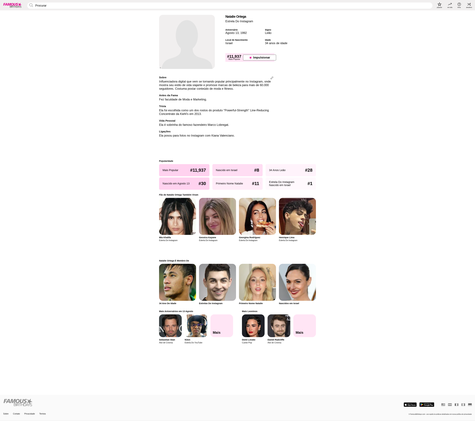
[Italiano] (463, 404)
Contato (16, 414)
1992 (243, 33)
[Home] (119, 402)
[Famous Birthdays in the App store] (410, 404)
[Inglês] (443, 404)
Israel (229, 43)
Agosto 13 (232, 33)
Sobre (6, 414)
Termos (42, 414)
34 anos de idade (276, 43)
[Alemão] (470, 404)
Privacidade (29, 414)
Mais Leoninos (249, 311)
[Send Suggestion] (272, 78)
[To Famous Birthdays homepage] (12, 5)
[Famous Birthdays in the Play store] (426, 404)
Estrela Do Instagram (239, 21)
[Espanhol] (450, 404)
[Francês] (456, 404)
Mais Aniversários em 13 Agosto (176, 311)
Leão (268, 33)
